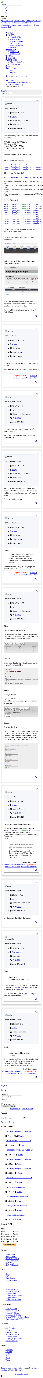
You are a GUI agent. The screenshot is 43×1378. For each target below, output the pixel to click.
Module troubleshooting (14, 84)
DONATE (33, 376)
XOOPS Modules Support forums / (19, 82)
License (13, 48)
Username (4, 1094)
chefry (14, 117)
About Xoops (10, 1255)
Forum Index (8, 21)
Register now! (15, 1109)
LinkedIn (9, 1352)
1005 (19, 124)
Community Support (33, 21)
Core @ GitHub (11, 1309)
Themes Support (20, 23)
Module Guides (11, 1280)
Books (8, 1274)
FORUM (11, 50)
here (19, 987)
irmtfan (14, 805)
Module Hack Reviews (25, 25)
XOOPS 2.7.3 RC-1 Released (15, 1187)
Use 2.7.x (16, 378)
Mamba (14, 344)
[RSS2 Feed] (14, 1370)
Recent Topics (15, 54)
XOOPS (10, 35)
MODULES (12, 60)
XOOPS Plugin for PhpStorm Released (19, 1178)
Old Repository (15, 64)
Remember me (8, 1104)
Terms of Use (6, 1368)
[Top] (36, 316)
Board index (10, 80)
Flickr (8, 1354)
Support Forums (11, 1298)
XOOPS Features (16, 41)
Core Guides (10, 1278)
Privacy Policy (17, 1368)
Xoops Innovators (12, 1261)
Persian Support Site (12, 867)
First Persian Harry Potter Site (13, 865)
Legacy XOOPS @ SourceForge (17, 1317)
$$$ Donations (11, 1328)
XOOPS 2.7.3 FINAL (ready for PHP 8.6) (19, 1150)
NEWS (10, 56)
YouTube (9, 1356)
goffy (23, 1145)
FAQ (7, 1276)
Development (31, 23)
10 (37, 1012)
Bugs (35, 378)
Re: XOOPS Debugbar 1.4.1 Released (18, 1131)
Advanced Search (7, 1122)
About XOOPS (15, 37)
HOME (11, 33)
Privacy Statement (16, 45)
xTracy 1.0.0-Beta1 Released (15, 1215)
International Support (8, 25)
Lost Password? (27, 1109)
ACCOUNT (12, 68)
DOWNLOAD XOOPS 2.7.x (18, 76)
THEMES (11, 58)
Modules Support (7, 23)
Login (12, 70)
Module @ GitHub (17, 62)
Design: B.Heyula (21, 1374)
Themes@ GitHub (12, 1293)
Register (13, 72)
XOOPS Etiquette (12, 1265)
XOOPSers (10, 1263)
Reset (13, 1106)
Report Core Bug (12, 1341)
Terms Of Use (15, 43)
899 (18, 960)
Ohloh (8, 1358)
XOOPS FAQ (12, 66)
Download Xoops (12, 1289)
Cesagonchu (16, 952)
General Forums (19, 21)
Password (4, 1100)
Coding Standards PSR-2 (15, 1319)
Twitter (8, 1360)
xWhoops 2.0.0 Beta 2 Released (16, 1206)
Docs (23, 378)
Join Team (9, 1330)
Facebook (9, 1350)
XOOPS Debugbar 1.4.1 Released (17, 1196)
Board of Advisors (12, 1259)
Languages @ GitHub (14, 1295)
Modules (29, 378)
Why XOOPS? (15, 39)
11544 (19, 352)
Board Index (14, 52)
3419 (19, 813)
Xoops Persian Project (29, 867)
